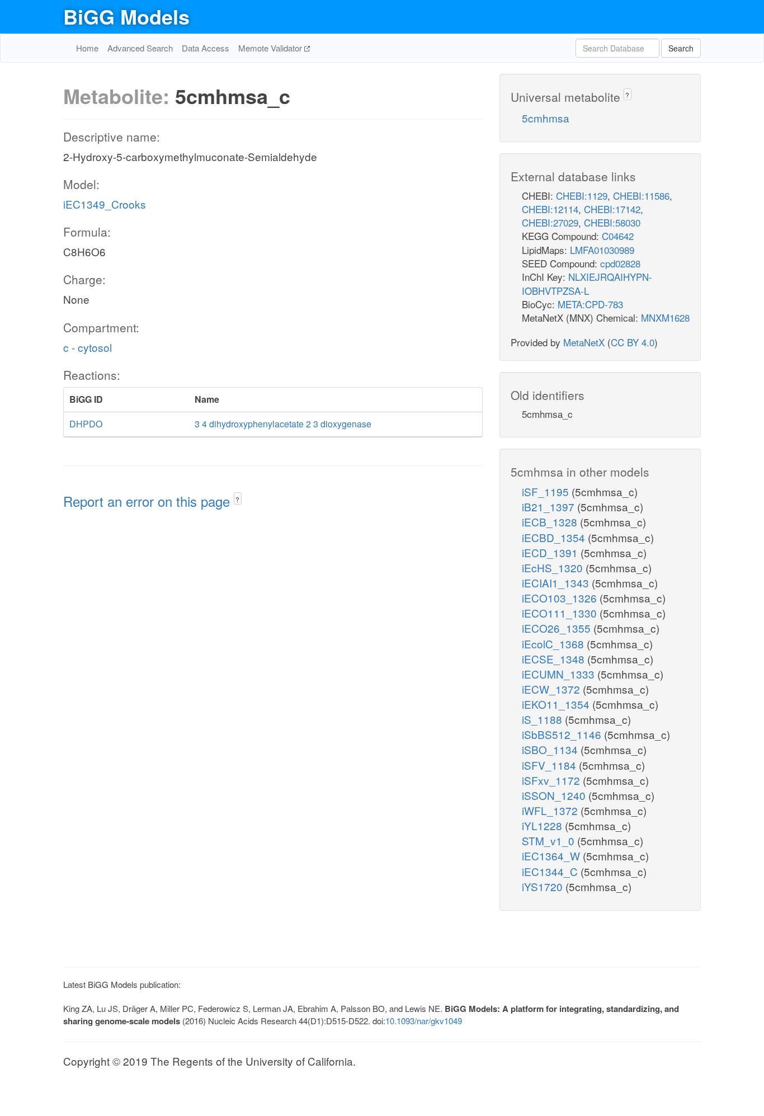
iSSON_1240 (555, 795)
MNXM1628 (665, 317)
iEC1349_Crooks (104, 203)
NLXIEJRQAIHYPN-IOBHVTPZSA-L (587, 283)
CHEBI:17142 (612, 209)
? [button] (237, 499)
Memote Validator (271, 48)
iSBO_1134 (551, 749)
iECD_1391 (551, 552)
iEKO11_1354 (557, 704)
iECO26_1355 (557, 627)
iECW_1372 (552, 688)
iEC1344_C (551, 871)
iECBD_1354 (555, 537)
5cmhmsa (545, 117)
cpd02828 (620, 263)
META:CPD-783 (590, 304)
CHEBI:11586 (641, 196)
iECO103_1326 (561, 597)
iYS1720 (543, 886)
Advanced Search (140, 48)
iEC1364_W (552, 855)
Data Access (205, 48)
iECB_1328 (551, 521)
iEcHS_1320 (554, 567)
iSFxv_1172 (552, 780)
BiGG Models (126, 16)
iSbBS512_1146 (563, 734)
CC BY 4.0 (632, 342)
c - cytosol (87, 347)
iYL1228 (543, 825)
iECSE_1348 (554, 658)
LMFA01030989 (602, 250)
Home (87, 48)
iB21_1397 (549, 506)
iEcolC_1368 (554, 643)
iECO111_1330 (561, 612)
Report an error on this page (148, 501)
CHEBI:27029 (550, 222)
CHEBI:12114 (550, 209)
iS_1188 (543, 719)
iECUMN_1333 (559, 673)
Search (681, 48)
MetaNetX (584, 342)
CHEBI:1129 (581, 196)
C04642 (618, 236)
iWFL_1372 (551, 810)
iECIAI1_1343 (557, 582)
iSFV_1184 (550, 765)
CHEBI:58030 (612, 222)
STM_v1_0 (549, 840)
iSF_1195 (547, 491)
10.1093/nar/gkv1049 (423, 1020)
